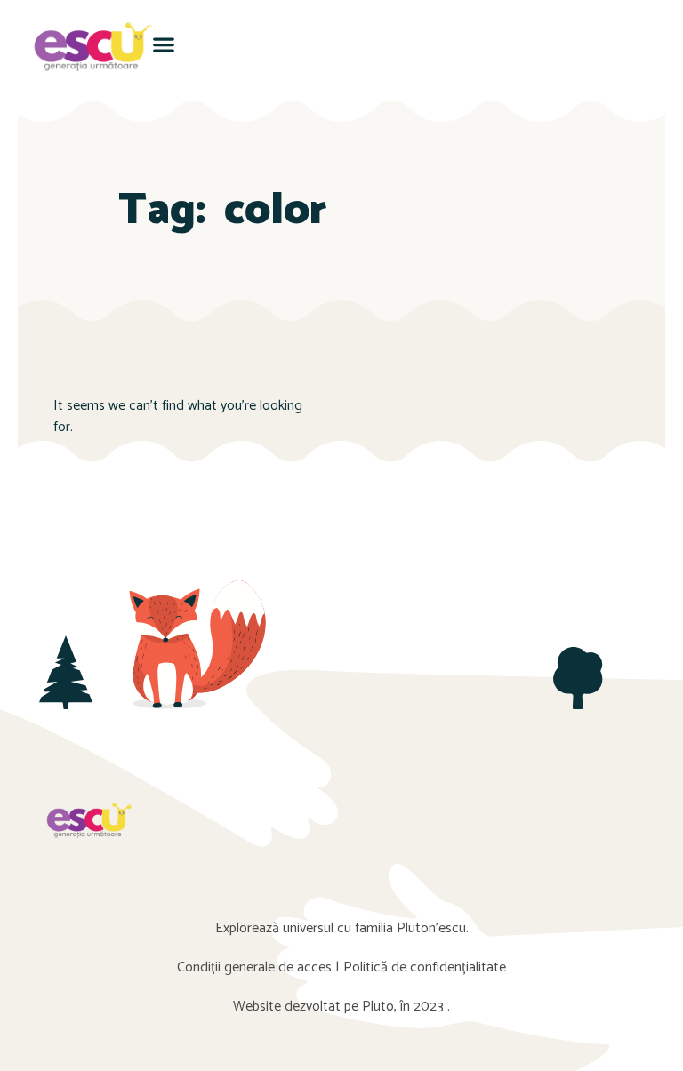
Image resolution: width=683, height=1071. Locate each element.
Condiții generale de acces (254, 967)
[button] (164, 44)
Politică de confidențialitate (424, 967)
